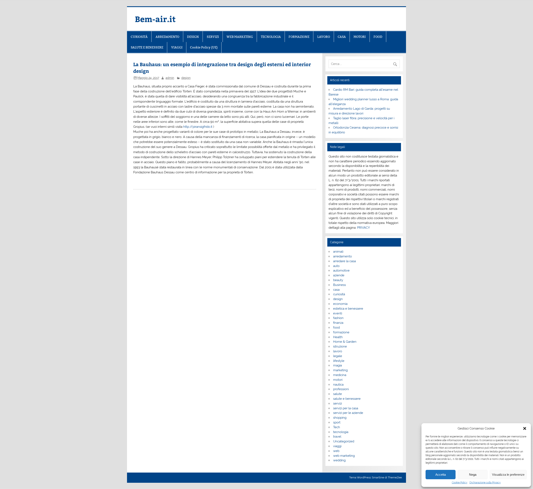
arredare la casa (344, 261)
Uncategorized (343, 441)
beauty (338, 280)
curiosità (339, 294)
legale (337, 356)
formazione (341, 332)
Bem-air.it (155, 19)
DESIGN (193, 37)
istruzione (340, 346)
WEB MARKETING (240, 37)
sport (336, 422)
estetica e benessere (348, 308)
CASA (342, 37)
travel (337, 436)
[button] (525, 428)
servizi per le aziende (348, 413)
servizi (337, 403)
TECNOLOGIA (271, 37)
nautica (338, 384)
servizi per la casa (345, 408)
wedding (339, 460)
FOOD (378, 37)
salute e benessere (347, 399)
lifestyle (338, 361)
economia (340, 304)
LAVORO (323, 37)
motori (337, 380)
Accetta (440, 474)
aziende (338, 275)
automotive (341, 270)
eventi (337, 313)
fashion (338, 318)
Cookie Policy (459, 482)
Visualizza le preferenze (508, 474)
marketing (340, 370)
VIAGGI (176, 47)
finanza (338, 323)
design (186, 77)
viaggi (337, 446)
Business (339, 285)
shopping (339, 417)
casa (336, 290)
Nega (472, 474)
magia (337, 365)
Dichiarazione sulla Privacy (485, 482)
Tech (336, 427)
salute (337, 394)
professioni (341, 389)
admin (170, 77)
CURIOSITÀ (139, 37)
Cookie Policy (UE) (204, 47)
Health (338, 337)
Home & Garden (344, 342)
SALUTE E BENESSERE (147, 47)
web (336, 451)
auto (336, 266)
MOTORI (360, 37)
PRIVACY (363, 228)
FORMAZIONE (299, 37)
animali (338, 251)
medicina (339, 375)
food (336, 327)
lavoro (337, 351)
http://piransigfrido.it (197, 127)
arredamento (342, 256)
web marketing (344, 456)
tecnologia (340, 432)
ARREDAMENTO (167, 37)
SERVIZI (213, 37)
